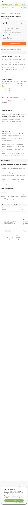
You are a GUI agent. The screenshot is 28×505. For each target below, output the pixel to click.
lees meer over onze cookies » (19, 502)
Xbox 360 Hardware (9, 10)
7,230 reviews (11, 237)
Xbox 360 (3, 10)
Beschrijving (3, 49)
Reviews (19, 49)
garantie (19, 184)
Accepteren (14, 500)
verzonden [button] (7, 4)
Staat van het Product (11, 49)
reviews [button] (24, 4)
